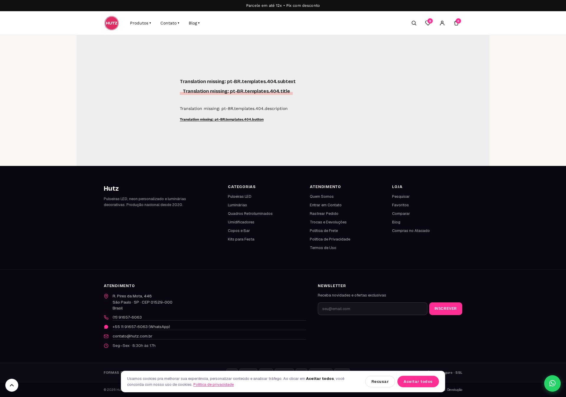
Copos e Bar (239, 230)
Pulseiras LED (239, 196)
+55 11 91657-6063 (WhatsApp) (141, 326)
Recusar (380, 381)
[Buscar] (414, 23)
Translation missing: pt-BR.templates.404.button (222, 119)
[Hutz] (111, 23)
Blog (194, 23)
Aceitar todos (418, 381)
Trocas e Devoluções (328, 222)
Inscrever (446, 309)
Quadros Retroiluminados (250, 213)
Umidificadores (241, 222)
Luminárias (237, 204)
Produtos (140, 23)
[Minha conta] (442, 23)
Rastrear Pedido (324, 213)
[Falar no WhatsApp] (552, 383)
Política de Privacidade (330, 239)
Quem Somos (322, 196)
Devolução (454, 390)
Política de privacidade (213, 384)
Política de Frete (324, 230)
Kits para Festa (241, 239)
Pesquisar (401, 196)
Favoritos (400, 204)
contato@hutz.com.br (132, 336)
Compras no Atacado (411, 230)
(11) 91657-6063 (127, 317)
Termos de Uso (323, 247)
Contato (169, 23)
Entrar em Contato (326, 204)
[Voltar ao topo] (11, 385)
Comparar (401, 213)
